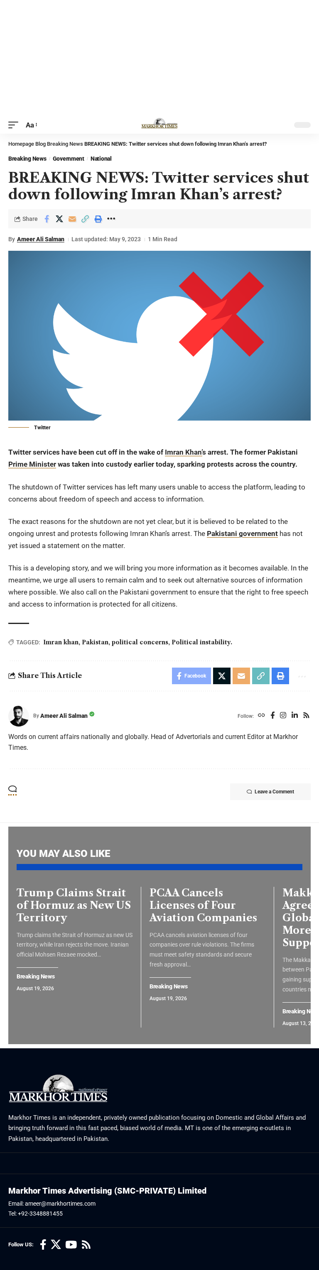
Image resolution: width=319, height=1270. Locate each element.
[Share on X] (59, 218)
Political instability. (202, 642)
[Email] (72, 218)
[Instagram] (283, 716)
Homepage (21, 144)
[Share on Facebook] (46, 218)
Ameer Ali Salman (40, 239)
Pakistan (95, 642)
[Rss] (306, 716)
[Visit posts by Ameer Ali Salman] (18, 716)
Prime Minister (32, 464)
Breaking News (65, 144)
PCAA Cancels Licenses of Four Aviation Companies (203, 905)
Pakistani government (242, 533)
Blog (40, 144)
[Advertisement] (159, 58)
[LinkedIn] (295, 716)
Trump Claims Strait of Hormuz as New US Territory (74, 905)
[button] (15, 125)
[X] (56, 1245)
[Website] (261, 716)
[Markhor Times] (159, 125)
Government (68, 158)
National (101, 158)
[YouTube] (71, 1245)
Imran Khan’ (183, 452)
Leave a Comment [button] (274, 792)
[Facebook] (273, 716)
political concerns (140, 642)
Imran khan (61, 642)
